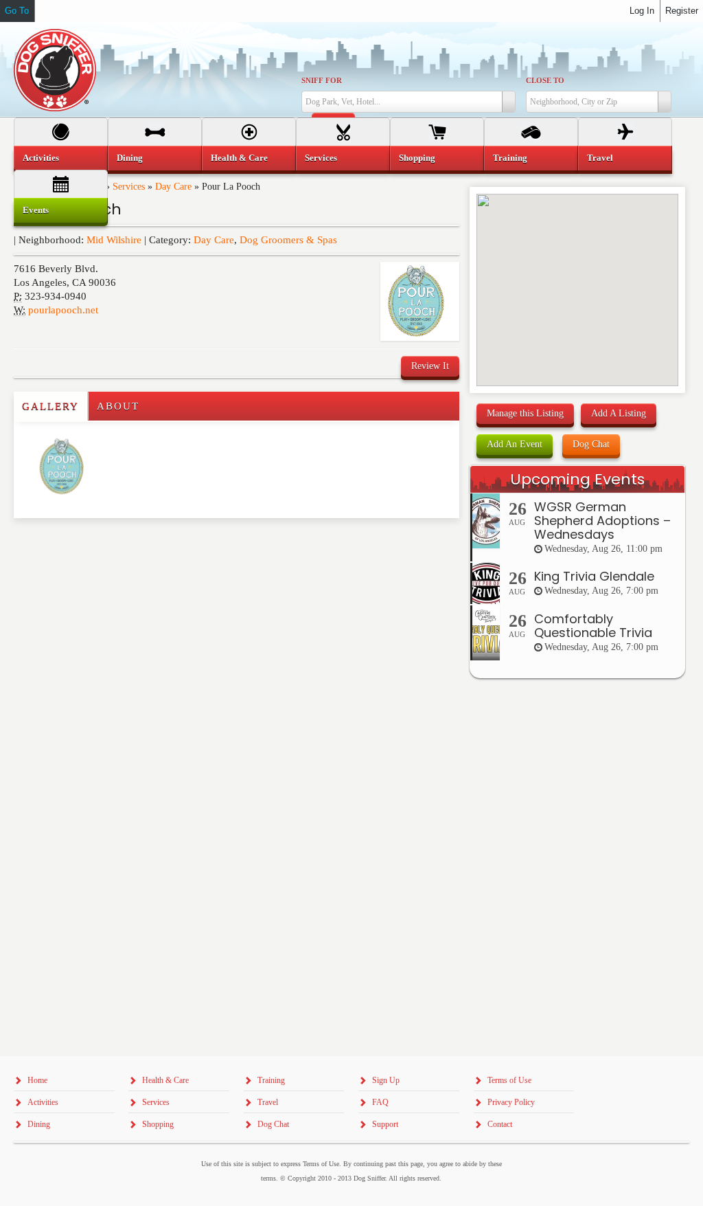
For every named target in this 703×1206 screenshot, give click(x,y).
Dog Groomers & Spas (288, 239)
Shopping (417, 158)
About (118, 406)
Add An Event (514, 444)
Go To (17, 10)
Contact (499, 1124)
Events (36, 210)
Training (510, 158)
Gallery (50, 406)
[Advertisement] (94, 545)
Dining (130, 158)
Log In (642, 10)
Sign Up (386, 1080)
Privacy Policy (511, 1102)
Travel (600, 158)
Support (385, 1124)
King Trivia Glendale (594, 576)
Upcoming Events (577, 479)
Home (37, 1080)
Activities (41, 158)
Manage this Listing (525, 413)
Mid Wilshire (114, 239)
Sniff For (321, 80)
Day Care (214, 239)
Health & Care (239, 158)
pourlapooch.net (63, 309)
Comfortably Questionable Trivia (593, 625)
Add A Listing (618, 413)
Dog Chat (591, 444)
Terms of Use (509, 1080)
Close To (545, 80)
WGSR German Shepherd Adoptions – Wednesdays (602, 520)
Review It (430, 366)
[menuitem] (61, 158)
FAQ (380, 1102)
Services (321, 158)
